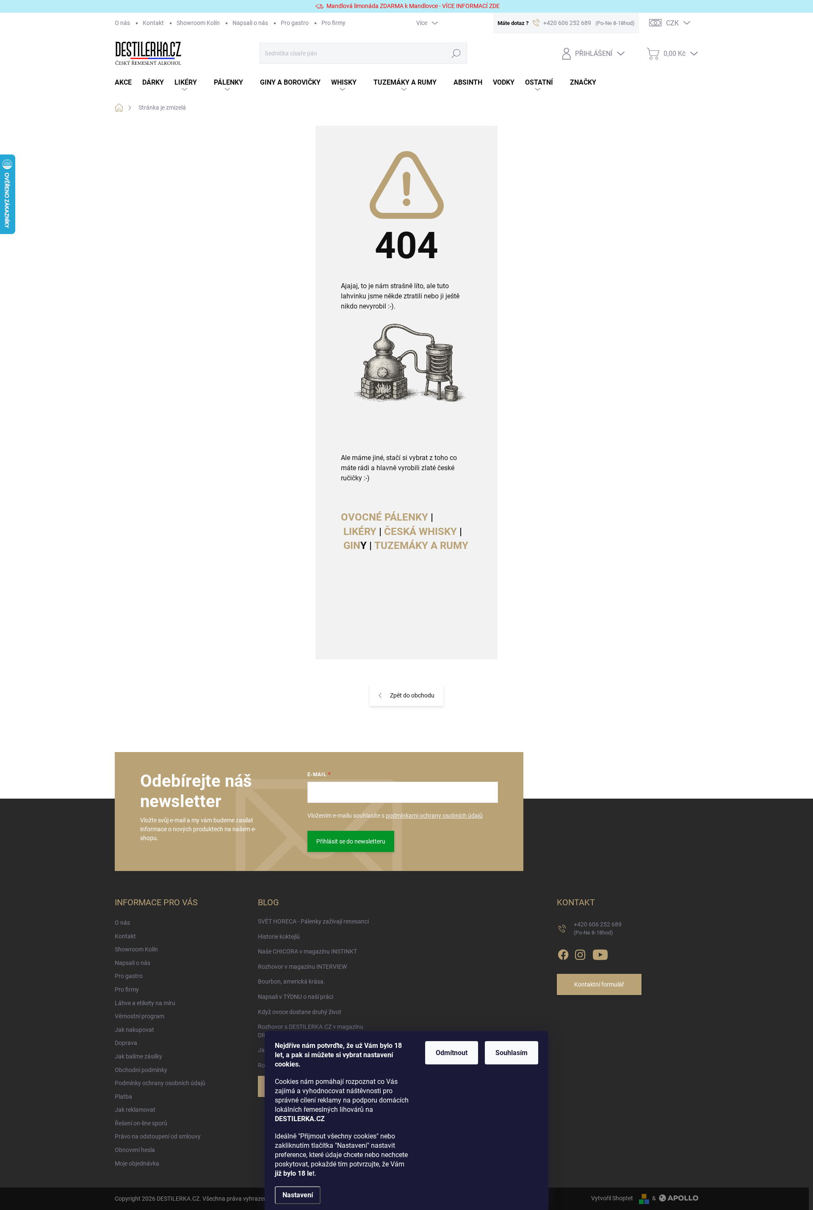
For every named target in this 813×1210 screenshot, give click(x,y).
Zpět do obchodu (412, 695)
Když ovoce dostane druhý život (299, 1012)
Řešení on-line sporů (141, 1123)
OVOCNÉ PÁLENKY (384, 517)
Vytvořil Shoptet (612, 1198)
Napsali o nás (250, 22)
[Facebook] (563, 953)
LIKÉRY (359, 531)
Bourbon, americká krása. (291, 981)
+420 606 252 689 (598, 928)
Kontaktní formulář (599, 984)
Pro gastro (295, 22)
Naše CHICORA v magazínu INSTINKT (307, 951)
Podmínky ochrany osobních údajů (160, 1083)
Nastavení (297, 1195)
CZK (672, 23)
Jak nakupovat (134, 1029)
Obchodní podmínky (141, 1070)
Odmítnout (451, 1053)
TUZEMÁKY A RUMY (421, 545)
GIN (351, 545)
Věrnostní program (139, 1016)
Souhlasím (511, 1053)
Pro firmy (333, 22)
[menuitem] (128, 82)
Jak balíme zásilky (138, 1056)
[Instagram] (580, 953)
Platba (123, 1096)
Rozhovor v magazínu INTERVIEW (302, 966)
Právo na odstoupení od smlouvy (158, 1136)
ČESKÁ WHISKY (420, 531)
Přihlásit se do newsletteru (350, 841)
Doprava (126, 1042)
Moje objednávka (137, 1163)
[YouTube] (600, 953)
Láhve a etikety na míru (145, 1003)
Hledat (456, 53)
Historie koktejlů (279, 936)
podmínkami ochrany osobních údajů (434, 815)
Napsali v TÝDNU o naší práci (295, 996)
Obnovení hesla (135, 1150)
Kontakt (153, 22)
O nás (122, 22)
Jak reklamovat (135, 1109)
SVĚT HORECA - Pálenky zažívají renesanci (313, 921)
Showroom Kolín (198, 22)
